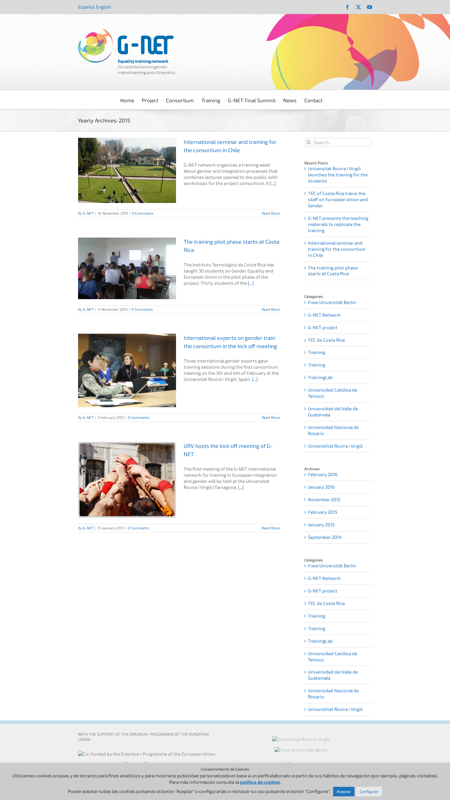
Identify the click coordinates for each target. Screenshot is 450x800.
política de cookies (260, 782)
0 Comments (142, 213)
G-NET (88, 213)
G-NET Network (324, 314)
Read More (271, 213)
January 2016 (321, 487)
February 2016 (323, 474)
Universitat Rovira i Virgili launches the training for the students (338, 174)
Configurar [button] (369, 791)
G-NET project (322, 327)
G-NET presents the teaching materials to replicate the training (338, 224)
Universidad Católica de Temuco (332, 393)
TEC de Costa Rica (326, 340)
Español (86, 6)
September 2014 (325, 537)
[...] (273, 183)
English (103, 6)
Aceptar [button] (344, 791)
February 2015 (322, 512)
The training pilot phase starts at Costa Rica (333, 270)
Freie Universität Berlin (332, 302)
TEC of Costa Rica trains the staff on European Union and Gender (338, 199)
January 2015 (321, 524)
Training (316, 352)
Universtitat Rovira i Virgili (335, 446)
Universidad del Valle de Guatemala (333, 411)
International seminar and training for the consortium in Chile (336, 249)
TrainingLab (320, 377)
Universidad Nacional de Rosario (333, 430)
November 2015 (324, 499)
